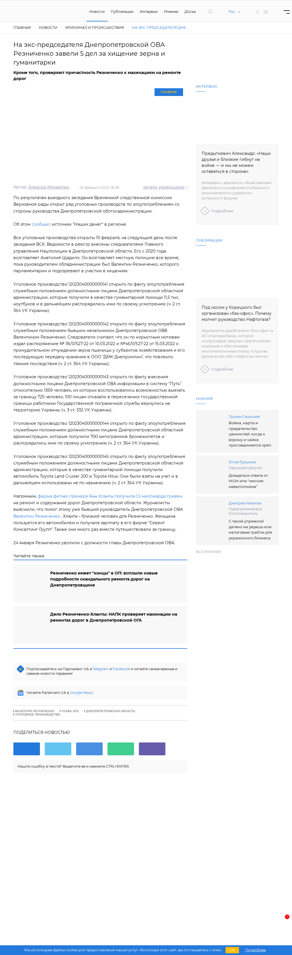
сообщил (41, 224)
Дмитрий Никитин (245, 503)
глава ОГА (70, 711)
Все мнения (208, 552)
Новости (97, 11)
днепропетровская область (110, 711)
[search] (210, 11)
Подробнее (222, 211)
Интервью (149, 11)
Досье (190, 11)
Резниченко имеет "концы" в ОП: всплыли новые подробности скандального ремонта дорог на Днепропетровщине (104, 579)
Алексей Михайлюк (48, 187)
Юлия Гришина (242, 462)
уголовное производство (37, 714)
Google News (81, 692)
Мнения (171, 11)
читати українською (163, 187)
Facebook (121, 669)
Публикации (122, 11)
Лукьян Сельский (244, 417)
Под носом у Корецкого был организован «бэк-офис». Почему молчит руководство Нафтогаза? (236, 313)
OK (232, 950)
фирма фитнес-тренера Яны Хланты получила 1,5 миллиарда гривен (110, 496)
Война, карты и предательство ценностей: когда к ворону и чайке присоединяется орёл (250, 434)
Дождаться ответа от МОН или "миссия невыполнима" (248, 481)
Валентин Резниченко (36, 516)
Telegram (101, 669)
